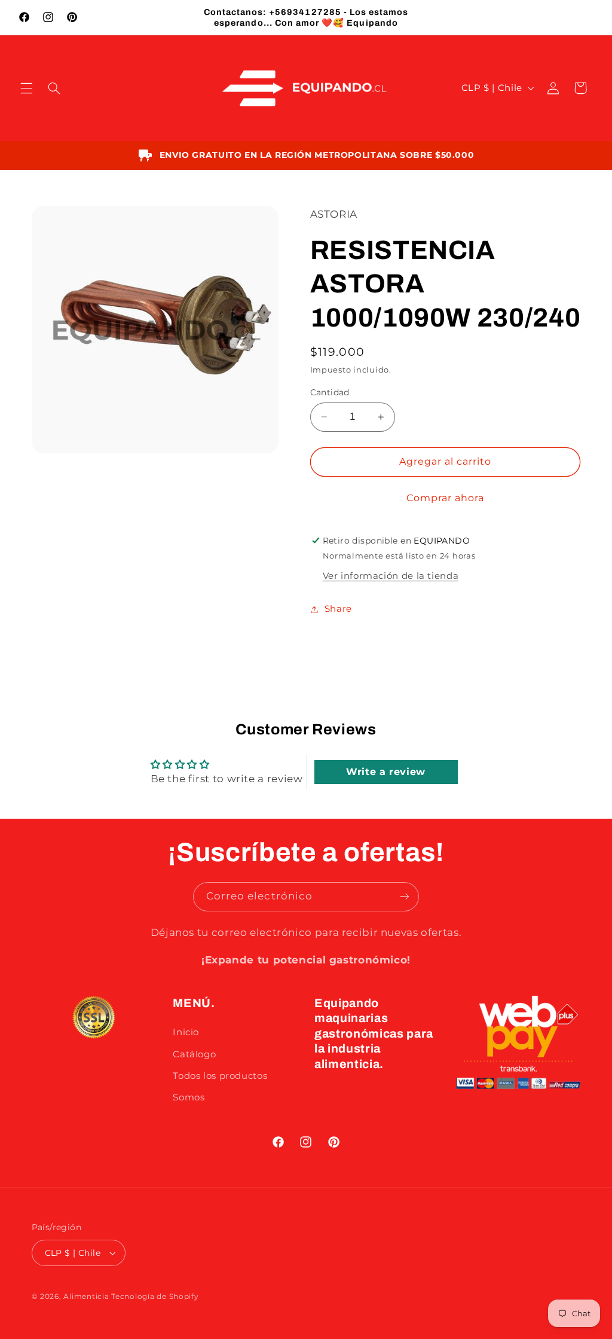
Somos (188, 1097)
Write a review (386, 771)
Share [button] (338, 608)
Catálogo (194, 1054)
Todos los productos (220, 1075)
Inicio (186, 1032)
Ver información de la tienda (391, 576)
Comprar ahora (445, 498)
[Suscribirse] (404, 896)
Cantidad (330, 392)
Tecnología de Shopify (154, 1296)
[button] (26, 88)
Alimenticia (86, 1296)
